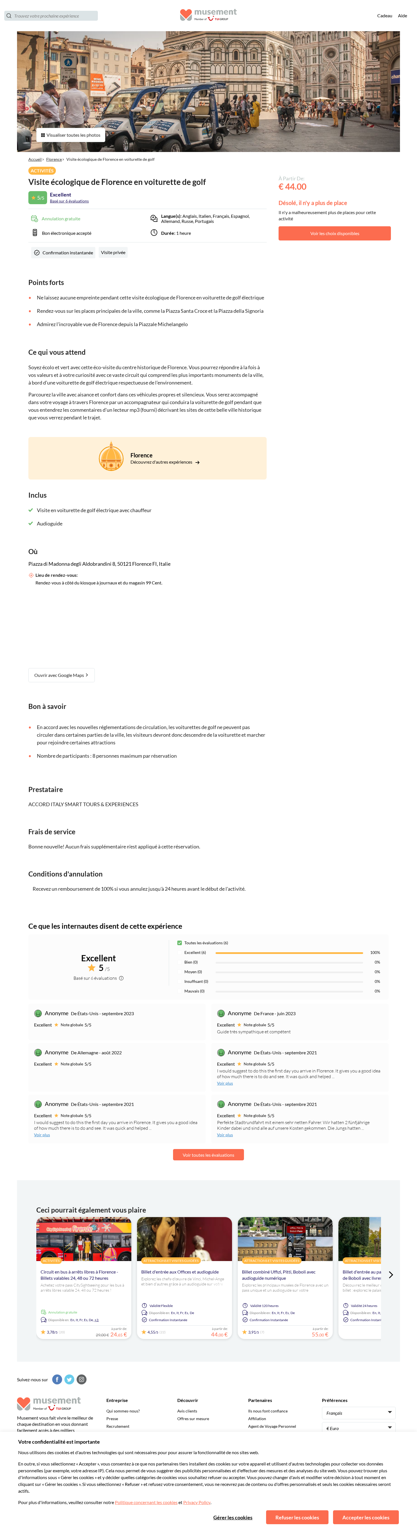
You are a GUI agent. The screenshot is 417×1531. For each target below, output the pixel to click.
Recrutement (117, 1426)
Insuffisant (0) (196, 981)
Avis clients (187, 1410)
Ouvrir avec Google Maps (59, 675)
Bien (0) (191, 962)
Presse (112, 1418)
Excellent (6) (195, 952)
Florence (54, 159)
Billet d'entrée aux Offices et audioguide (180, 1271)
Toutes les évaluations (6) (206, 942)
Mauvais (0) (194, 991)
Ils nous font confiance (268, 1410)
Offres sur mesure (193, 1418)
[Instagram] (81, 1379)
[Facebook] (56, 1379)
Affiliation (257, 1418)
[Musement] (208, 15)
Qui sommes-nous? (123, 1410)
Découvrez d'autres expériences (161, 461)
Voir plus (225, 1083)
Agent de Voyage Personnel (272, 1426)
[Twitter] (68, 1379)
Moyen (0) (193, 971)
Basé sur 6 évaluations (69, 200)
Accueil (35, 159)
